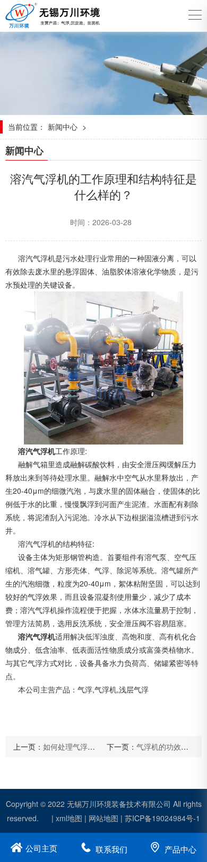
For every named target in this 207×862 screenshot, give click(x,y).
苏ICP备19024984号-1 (162, 818)
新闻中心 (62, 126)
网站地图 (103, 818)
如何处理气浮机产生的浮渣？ (91, 746)
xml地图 (69, 818)
